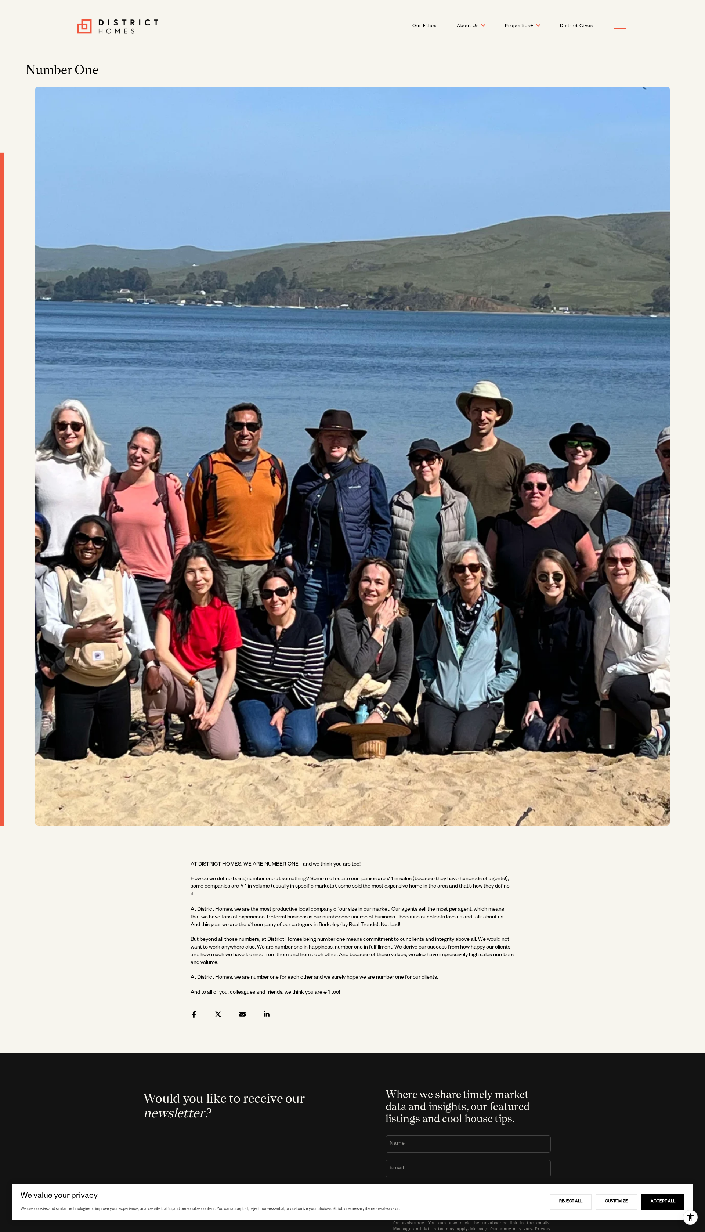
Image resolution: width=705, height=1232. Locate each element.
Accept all (663, 1201)
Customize (616, 1201)
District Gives (576, 26)
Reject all (570, 1201)
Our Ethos (424, 26)
